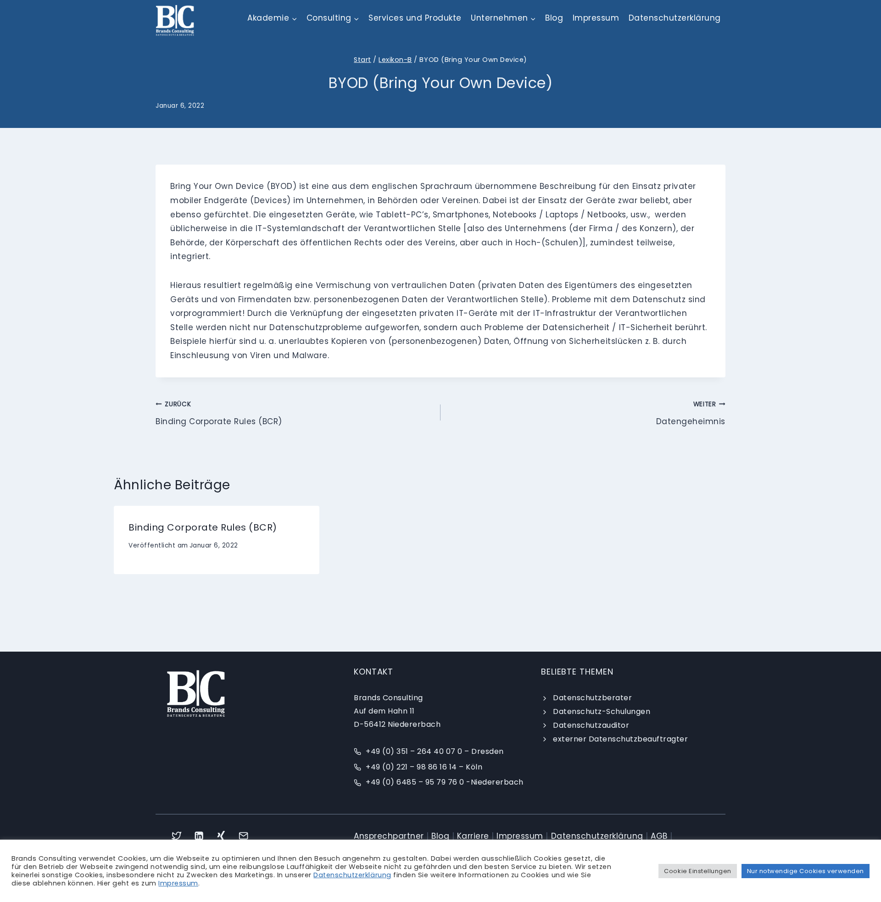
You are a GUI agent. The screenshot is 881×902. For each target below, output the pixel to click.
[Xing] (221, 836)
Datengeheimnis (690, 413)
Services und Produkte (415, 17)
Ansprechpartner (389, 835)
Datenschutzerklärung (675, 17)
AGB (659, 835)
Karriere (473, 835)
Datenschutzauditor (591, 725)
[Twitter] (176, 836)
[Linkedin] (199, 836)
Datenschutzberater (592, 697)
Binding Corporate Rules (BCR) (219, 413)
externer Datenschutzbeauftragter (620, 739)
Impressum (596, 17)
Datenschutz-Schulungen (601, 711)
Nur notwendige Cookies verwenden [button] (805, 871)
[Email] (244, 836)
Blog (554, 17)
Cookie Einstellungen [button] (697, 871)
